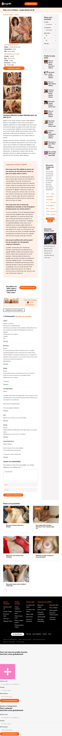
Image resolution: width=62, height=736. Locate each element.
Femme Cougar (7, 611)
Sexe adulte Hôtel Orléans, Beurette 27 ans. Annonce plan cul (45, 527)
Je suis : (46, 22)
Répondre (5, 341)
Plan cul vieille (42, 609)
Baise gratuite (53, 610)
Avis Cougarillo (37, 634)
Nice (47, 208)
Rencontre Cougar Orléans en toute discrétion (45, 556)
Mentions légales (20, 641)
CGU (49, 634)
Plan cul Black (53, 607)
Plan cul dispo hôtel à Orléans (52, 83)
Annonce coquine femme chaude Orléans (51, 93)
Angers (53, 193)
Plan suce (6, 618)
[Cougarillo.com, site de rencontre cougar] (6, 3)
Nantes (53, 205)
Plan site (28, 634)
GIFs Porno (29, 617)
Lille (52, 199)
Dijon (52, 196)
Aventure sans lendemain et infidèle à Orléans (52, 134)
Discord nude (41, 617)
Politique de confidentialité (9, 641)
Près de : (46, 43)
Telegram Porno (7, 621)
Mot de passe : (4, 693)
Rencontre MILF (54, 605)
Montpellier (49, 205)
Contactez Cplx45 (14, 68)
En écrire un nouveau (23, 316)
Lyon (47, 202)
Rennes (48, 211)
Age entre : (47, 33)
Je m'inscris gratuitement (9, 700)
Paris (47, 193)
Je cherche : (47, 27)
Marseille (53, 202)
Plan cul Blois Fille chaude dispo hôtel (52, 153)
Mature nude (29, 614)
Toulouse (53, 214)
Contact (44, 634)
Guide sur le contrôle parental (10, 639)
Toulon (48, 214)
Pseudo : (2, 687)
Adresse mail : (4, 681)
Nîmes (52, 208)
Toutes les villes (51, 220)
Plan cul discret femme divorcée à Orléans (51, 64)
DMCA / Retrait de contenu (39, 639)
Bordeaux (48, 196)
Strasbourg (54, 211)
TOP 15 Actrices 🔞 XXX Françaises (30, 302)
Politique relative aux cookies (24, 639)
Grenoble (48, 199)
